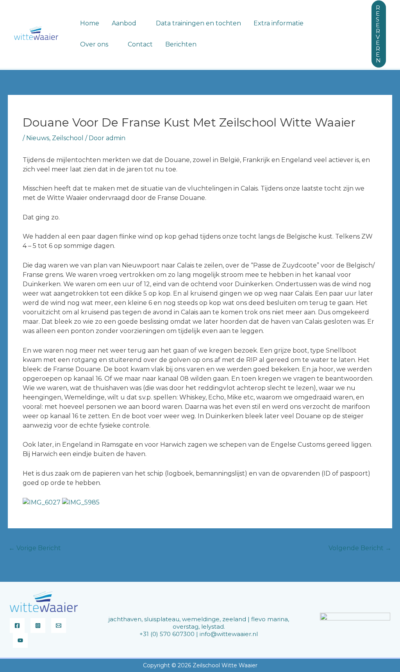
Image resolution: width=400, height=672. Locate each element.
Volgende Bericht (360, 548)
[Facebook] (17, 625)
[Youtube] (20, 640)
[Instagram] (37, 625)
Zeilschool (68, 138)
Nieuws (37, 138)
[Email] (58, 625)
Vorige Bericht (35, 548)
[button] (139, 23)
